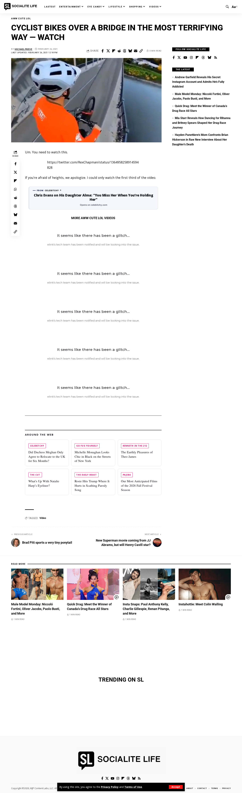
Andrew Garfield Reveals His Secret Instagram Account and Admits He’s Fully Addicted (198, 82)
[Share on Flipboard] (113, 51)
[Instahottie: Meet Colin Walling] (205, 584)
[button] (176, 787)
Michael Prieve (23, 49)
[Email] (135, 51)
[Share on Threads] (124, 51)
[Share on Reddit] (119, 51)
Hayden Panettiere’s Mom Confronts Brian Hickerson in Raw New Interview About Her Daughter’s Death (200, 139)
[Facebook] (173, 57)
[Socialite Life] (21, 6)
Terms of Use (133, 787)
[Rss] (215, 57)
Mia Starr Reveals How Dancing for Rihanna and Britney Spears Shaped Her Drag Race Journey (201, 122)
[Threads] (203, 57)
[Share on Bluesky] (130, 51)
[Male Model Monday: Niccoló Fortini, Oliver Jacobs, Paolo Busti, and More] (37, 584)
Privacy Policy (110, 787)
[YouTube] (185, 57)
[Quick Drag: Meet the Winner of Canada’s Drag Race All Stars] (93, 584)
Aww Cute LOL (21, 18)
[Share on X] (108, 51)
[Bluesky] (209, 57)
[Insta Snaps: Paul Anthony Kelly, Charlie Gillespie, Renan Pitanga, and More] (149, 584)
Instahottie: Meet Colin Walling (201, 604)
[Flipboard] (197, 57)
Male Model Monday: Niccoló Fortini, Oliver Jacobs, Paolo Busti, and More (35, 608)
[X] (179, 57)
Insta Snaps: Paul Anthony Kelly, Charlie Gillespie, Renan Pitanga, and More (146, 608)
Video (43, 518)
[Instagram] (191, 57)
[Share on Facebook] (102, 51)
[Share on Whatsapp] (15, 189)
